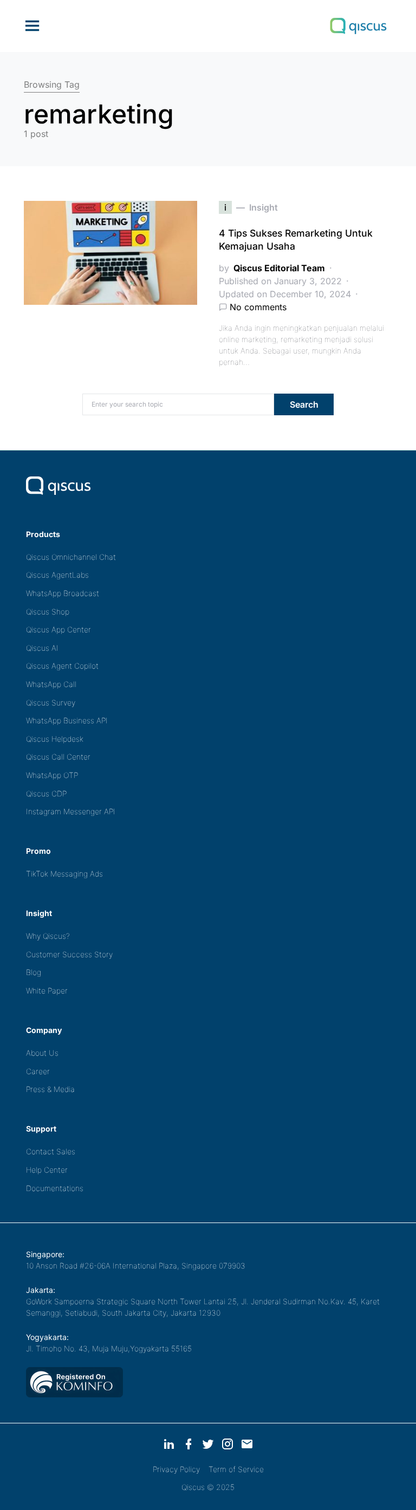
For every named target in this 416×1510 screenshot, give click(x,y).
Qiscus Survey (50, 702)
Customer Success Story (69, 954)
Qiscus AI (42, 647)
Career (38, 1071)
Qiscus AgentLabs (57, 574)
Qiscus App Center (58, 629)
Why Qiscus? (48, 935)
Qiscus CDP (46, 793)
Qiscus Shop (47, 611)
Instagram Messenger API (70, 811)
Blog (33, 972)
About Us (42, 1052)
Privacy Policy (176, 1469)
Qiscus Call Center (58, 756)
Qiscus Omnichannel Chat (71, 556)
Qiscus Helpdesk (54, 738)
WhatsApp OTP (52, 775)
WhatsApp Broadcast (62, 593)
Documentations (54, 1188)
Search (304, 404)
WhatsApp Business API (67, 720)
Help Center (47, 1169)
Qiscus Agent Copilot (62, 665)
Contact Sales (50, 1151)
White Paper (47, 990)
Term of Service (236, 1469)
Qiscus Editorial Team (279, 268)
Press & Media (50, 1089)
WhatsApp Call (51, 684)
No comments (258, 307)
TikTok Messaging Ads (64, 873)
